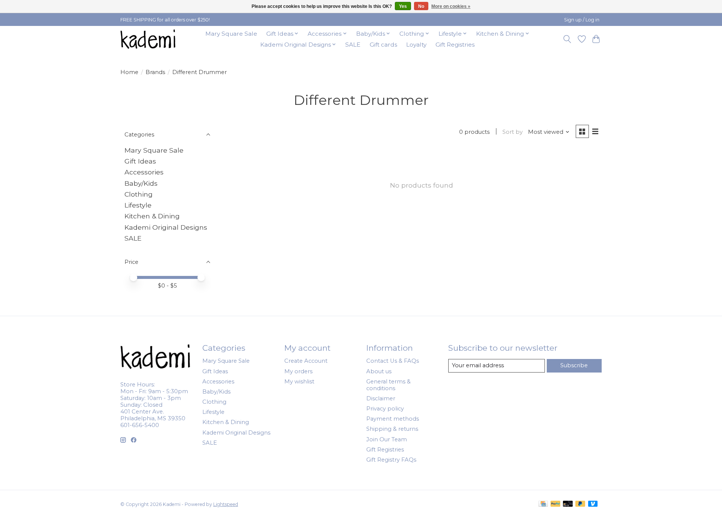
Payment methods (392, 418)
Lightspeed (225, 504)
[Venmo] (593, 504)
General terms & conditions (388, 385)
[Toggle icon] (567, 39)
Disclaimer (380, 398)
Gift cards (383, 44)
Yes (403, 6)
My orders (298, 371)
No (421, 6)
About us (378, 371)
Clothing (138, 194)
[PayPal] (555, 504)
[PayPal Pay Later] (580, 504)
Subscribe (574, 365)
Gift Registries (455, 44)
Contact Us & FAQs (392, 360)
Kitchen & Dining (152, 216)
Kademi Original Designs (165, 227)
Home (129, 72)
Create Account (306, 360)
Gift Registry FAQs (391, 459)
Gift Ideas (140, 161)
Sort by (512, 132)
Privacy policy (385, 408)
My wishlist (299, 381)
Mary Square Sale (231, 33)
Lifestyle (138, 205)
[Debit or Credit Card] (568, 504)
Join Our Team (386, 439)
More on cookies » (450, 6)
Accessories (144, 172)
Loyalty (416, 44)
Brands (155, 72)
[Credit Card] (543, 504)
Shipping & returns (392, 429)
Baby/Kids (141, 183)
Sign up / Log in (581, 20)
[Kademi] (148, 39)
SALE (352, 44)
